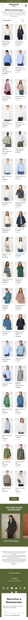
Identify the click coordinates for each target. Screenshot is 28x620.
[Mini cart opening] (27, 5)
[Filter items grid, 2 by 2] (22, 20)
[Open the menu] (2, 5)
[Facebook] (12, 588)
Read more (14, 563)
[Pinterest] (20, 588)
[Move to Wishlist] (11, 26)
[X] (24, 588)
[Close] (24, 596)
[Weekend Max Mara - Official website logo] (14, 5)
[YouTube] (16, 588)
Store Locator (15, 573)
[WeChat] (12, 592)
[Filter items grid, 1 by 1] (26, 20)
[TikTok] (8, 588)
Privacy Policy (16, 615)
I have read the (12, 615)
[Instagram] (3, 588)
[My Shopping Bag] (25, 5)
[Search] (22, 5)
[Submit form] (23, 612)
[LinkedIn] (16, 592)
